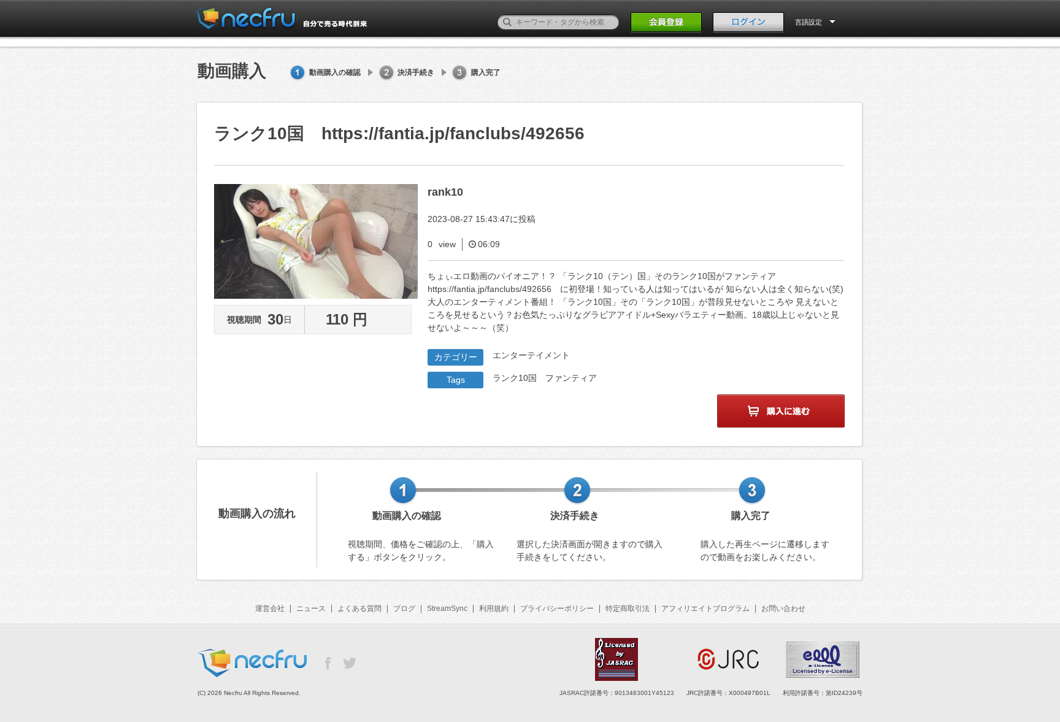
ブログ (404, 608)
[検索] (507, 22)
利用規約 (494, 608)
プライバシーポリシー (557, 608)
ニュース (311, 608)
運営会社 (270, 608)
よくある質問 (359, 608)
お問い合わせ (783, 608)
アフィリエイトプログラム (705, 608)
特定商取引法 (627, 608)
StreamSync (447, 608)
